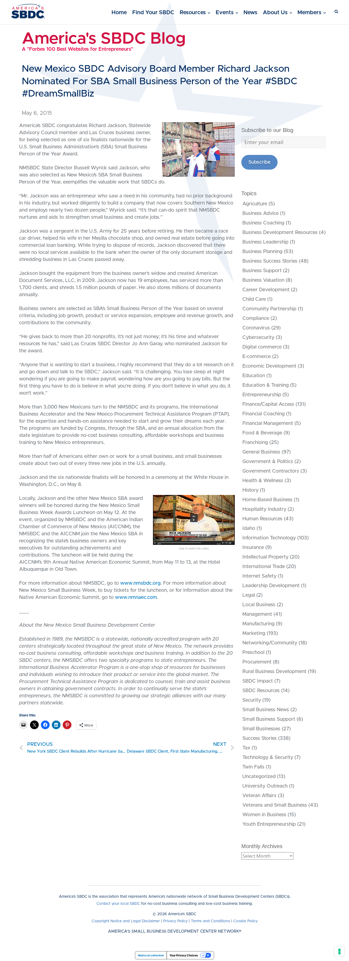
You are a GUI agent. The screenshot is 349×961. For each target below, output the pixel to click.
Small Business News (265, 709)
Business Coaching (263, 223)
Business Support (262, 270)
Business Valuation (263, 280)
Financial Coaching (263, 414)
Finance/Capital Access (268, 404)
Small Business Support (268, 719)
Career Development (266, 289)
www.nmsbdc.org (140, 583)
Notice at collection (151, 955)
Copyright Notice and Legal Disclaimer (126, 921)
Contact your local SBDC (118, 904)
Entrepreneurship (261, 394)
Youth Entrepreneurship (269, 824)
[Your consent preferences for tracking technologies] (339, 951)
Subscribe (259, 162)
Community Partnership (269, 309)
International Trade (263, 566)
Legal (248, 595)
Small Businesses (261, 728)
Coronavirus (256, 328)
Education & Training (265, 385)
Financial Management (267, 423)
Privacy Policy (175, 921)
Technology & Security (267, 757)
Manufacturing (258, 623)
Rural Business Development (274, 671)
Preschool (253, 652)
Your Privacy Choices (184, 955)
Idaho (248, 528)
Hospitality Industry (264, 509)
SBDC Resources (261, 690)
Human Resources (262, 518)
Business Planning (262, 251)
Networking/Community (269, 643)
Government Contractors (270, 471)
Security (251, 700)
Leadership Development (271, 585)
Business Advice (260, 213)
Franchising (255, 442)
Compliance (255, 318)
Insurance (253, 547)
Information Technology (269, 538)
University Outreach (265, 786)
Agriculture (254, 204)
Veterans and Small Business (274, 805)
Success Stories (259, 738)
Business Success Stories (269, 261)
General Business (261, 452)
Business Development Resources (280, 232)
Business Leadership (265, 242)
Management (257, 614)
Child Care (254, 299)
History (250, 490)
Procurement (257, 662)
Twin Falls (253, 767)
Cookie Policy (245, 921)
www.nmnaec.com (136, 597)
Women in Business (264, 814)
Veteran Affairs (259, 795)
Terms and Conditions (210, 921)
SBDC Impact (257, 681)
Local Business (258, 604)
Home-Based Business (267, 499)
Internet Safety (259, 576)
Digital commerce (262, 347)
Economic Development (269, 366)
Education (253, 375)
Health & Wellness (262, 480)
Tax (246, 748)
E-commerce (256, 356)
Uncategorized (259, 776)
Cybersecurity (258, 337)
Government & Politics (267, 461)
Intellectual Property (265, 557)
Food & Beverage (262, 433)
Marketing (253, 633)
